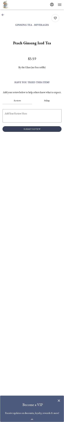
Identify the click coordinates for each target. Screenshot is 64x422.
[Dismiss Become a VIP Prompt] (59, 400)
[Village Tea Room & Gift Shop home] (16, 5)
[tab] (17, 100)
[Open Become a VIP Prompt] (32, 419)
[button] (3, 15)
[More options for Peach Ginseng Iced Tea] (55, 18)
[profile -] (52, 4)
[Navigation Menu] (59, 4)
